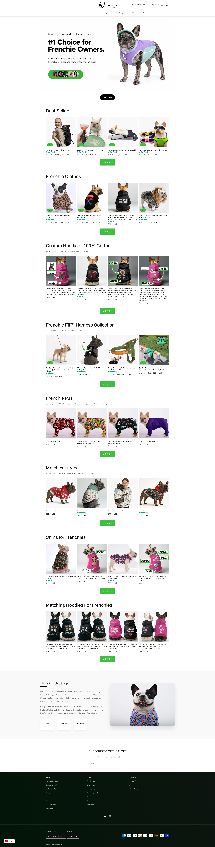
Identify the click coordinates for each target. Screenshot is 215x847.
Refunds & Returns (94, 797)
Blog (130, 793)
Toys (47, 797)
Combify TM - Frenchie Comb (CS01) (90, 150)
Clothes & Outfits (52, 785)
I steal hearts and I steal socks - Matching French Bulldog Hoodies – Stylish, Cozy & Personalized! (122, 646)
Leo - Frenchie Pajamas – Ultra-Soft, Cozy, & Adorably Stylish (123, 442)
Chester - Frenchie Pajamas (149, 441)
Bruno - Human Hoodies (116, 511)
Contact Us (133, 781)
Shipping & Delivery (94, 793)
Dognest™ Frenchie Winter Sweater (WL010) (58, 216)
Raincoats (49, 809)
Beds (47, 801)
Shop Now (107, 97)
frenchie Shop (58, 844)
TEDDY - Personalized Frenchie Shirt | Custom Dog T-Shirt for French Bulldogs (91, 577)
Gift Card (90, 805)
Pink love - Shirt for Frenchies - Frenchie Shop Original (122, 577)
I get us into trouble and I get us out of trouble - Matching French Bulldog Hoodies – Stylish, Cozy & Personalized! (92, 646)
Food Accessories (52, 805)
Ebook (89, 801)
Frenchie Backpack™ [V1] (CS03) (58, 150)
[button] (48, 4)
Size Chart (91, 785)
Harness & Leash (52, 781)
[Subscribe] (125, 763)
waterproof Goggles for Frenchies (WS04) (153, 150)
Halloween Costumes (53, 789)
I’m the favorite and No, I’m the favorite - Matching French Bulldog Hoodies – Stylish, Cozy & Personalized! (153, 646)
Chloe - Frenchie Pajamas (55, 441)
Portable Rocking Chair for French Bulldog (122, 150)
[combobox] (9, 841)
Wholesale (91, 789)
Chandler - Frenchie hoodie (148, 511)
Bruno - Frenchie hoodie (85, 511)
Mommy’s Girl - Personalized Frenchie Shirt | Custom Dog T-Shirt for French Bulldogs (152, 578)
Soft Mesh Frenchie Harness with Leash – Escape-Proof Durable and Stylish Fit (153, 369)
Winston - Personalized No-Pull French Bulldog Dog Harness (90, 369)
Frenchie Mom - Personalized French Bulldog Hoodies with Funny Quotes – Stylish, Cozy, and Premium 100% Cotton (122, 217)
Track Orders (91, 781)
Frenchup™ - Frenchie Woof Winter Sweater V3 (89, 216)
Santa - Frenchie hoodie (54, 511)
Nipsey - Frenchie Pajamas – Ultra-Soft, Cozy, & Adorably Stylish (91, 442)
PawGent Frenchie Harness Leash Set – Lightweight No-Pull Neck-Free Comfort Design (60, 370)
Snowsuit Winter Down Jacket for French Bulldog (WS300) (153, 216)
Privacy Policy (133, 789)
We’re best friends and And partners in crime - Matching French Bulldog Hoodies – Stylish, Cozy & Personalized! (60, 646)
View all (107, 162)
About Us (132, 785)
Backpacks (49, 793)
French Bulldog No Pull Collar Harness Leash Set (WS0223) (121, 369)
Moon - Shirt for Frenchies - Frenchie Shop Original (61, 577)
